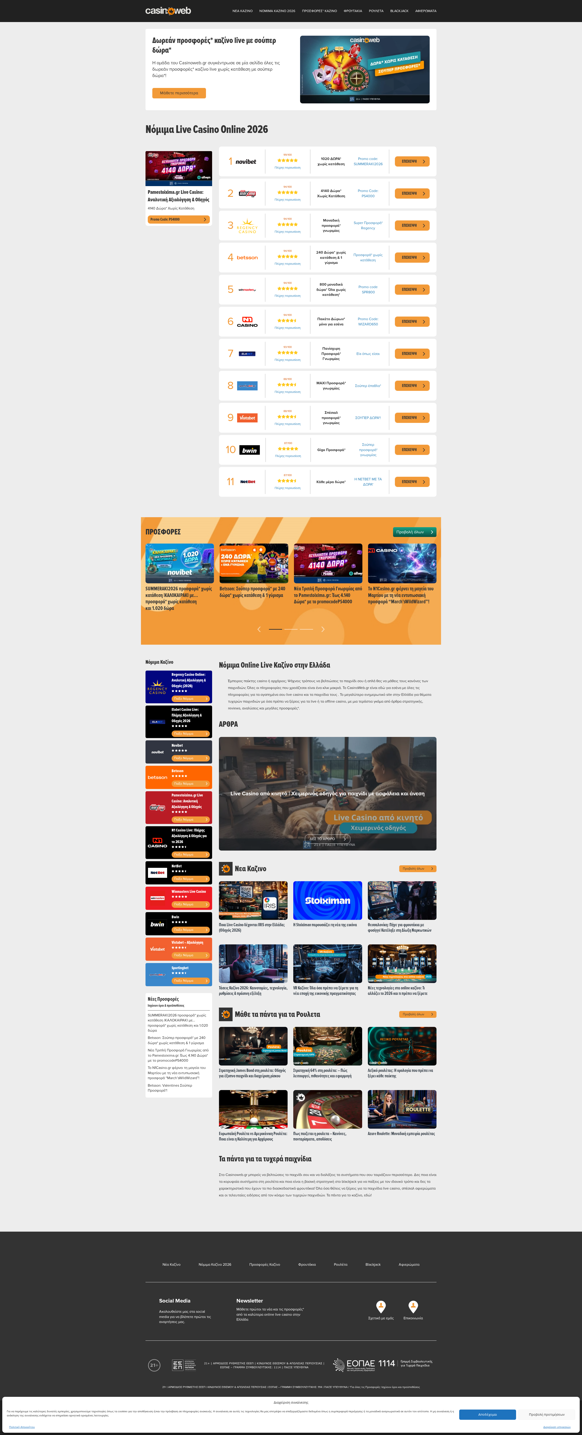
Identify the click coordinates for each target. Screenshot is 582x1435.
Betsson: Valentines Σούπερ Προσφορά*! (170, 1088)
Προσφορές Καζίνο (264, 1264)
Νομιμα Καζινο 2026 (277, 11)
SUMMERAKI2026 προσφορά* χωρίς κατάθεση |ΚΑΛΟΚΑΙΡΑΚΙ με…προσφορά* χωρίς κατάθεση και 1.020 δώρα (178, 1023)
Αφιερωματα (425, 11)
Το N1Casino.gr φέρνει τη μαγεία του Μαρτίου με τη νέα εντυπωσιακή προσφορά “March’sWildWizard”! (177, 1073)
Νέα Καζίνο (172, 1264)
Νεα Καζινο (243, 11)
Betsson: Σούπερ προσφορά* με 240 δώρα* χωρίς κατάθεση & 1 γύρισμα (177, 1040)
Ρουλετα (376, 11)
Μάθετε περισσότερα (179, 92)
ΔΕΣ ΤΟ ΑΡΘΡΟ (322, 839)
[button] (275, 629)
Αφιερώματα (409, 1264)
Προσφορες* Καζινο (319, 11)
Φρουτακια (353, 11)
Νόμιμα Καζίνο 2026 (215, 1264)
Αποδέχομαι (487, 1415)
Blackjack (399, 11)
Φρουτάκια (307, 1264)
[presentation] (259, 628)
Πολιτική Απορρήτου (22, 1427)
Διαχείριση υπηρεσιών (557, 1427)
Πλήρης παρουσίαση (288, 168)
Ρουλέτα (340, 1264)
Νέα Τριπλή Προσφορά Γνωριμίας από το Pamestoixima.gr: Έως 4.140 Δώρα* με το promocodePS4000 (178, 1055)
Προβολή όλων (410, 531)
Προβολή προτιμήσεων (546, 1415)
